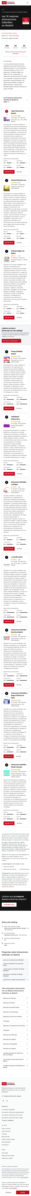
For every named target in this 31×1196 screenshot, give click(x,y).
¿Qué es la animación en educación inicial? (13, 964)
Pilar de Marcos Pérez (10, 33)
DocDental (5, 1144)
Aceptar (22, 1192)
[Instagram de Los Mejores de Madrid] (3, 1100)
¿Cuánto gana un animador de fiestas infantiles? (13, 969)
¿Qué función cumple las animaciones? (14, 979)
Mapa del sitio (6, 1136)
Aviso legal (5, 1153)
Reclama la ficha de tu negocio (12, 1096)
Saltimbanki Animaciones (11, 935)
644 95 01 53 (9, 823)
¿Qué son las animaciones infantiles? (13, 960)
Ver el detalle (13, 1188)
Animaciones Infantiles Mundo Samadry (15, 928)
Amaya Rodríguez (14, 35)
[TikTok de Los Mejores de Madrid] (7, 1100)
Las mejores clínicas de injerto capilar (12, 1117)
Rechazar (8, 1192)
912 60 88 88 (9, 548)
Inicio (3, 9)
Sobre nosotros (6, 1128)
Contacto (4, 1134)
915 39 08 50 (9, 317)
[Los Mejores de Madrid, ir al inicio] (8, 2)
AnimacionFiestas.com (18, 180)
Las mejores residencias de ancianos (12, 1115)
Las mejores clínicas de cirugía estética (13, 1112)
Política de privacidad (8, 1155)
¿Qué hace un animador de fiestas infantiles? (13, 975)
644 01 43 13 (9, 408)
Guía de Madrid (6, 1142)
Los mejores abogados (8, 1109)
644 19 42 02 (9, 172)
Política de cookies (7, 1158)
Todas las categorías (8, 1120)
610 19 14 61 (8, 756)
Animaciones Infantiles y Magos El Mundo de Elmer (19, 695)
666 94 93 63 (9, 473)
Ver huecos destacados (10, 340)
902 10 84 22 (9, 242)
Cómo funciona (6, 1131)
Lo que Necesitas (17, 557)
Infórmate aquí (9, 904)
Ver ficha (19, 172)
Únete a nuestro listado (8, 1139)
